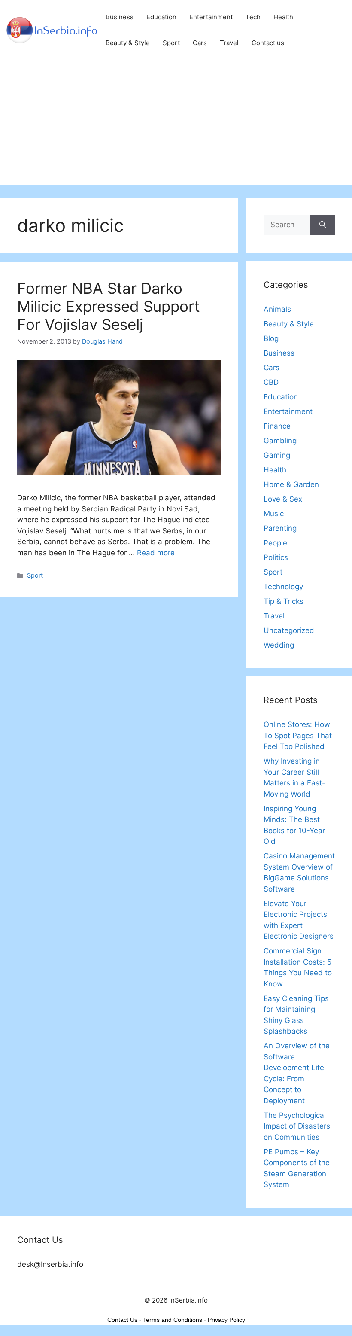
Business (120, 17)
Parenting (280, 528)
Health (283, 17)
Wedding (279, 645)
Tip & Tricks (283, 601)
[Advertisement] (176, 124)
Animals (277, 309)
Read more (156, 552)
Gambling (280, 440)
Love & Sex (283, 499)
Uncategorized (289, 630)
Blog (271, 338)
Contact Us (122, 1319)
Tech (253, 17)
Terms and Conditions (172, 1319)
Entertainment (211, 17)
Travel (229, 43)
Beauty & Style (128, 43)
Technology (283, 586)
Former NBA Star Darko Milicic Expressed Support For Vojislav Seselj (108, 306)
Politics (276, 557)
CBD (271, 382)
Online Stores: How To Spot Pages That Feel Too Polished (298, 735)
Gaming (277, 455)
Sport (171, 43)
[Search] (322, 225)
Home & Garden (291, 484)
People (275, 543)
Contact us (268, 43)
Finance (277, 426)
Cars (200, 43)
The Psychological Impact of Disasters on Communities (297, 1126)
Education (161, 17)
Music (274, 513)
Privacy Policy (226, 1319)
